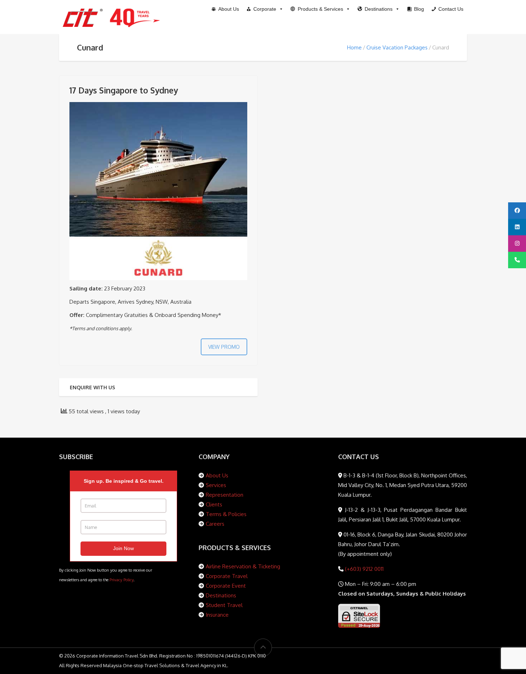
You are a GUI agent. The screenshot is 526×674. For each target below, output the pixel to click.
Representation (224, 494)
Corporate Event (226, 585)
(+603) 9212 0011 (364, 568)
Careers (215, 523)
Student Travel (224, 605)
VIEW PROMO (224, 347)
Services (216, 485)
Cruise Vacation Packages (397, 47)
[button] (320, 9)
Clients (214, 504)
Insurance (217, 614)
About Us (217, 475)
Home (354, 47)
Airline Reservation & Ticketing (243, 566)
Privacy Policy (121, 579)
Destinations (221, 595)
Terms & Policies (226, 514)
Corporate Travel (227, 576)
